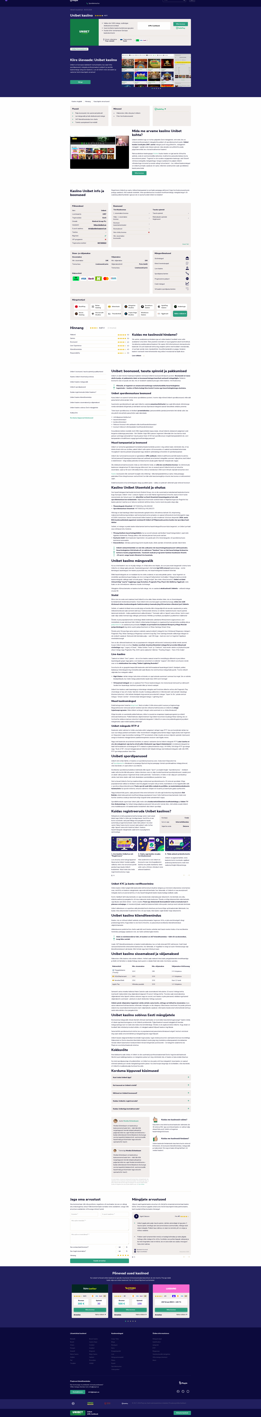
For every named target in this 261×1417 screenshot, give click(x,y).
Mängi (80, 82)
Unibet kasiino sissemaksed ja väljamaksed (85, 402)
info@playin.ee (93, 1392)
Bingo (113, 1342)
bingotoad (134, 705)
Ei (126, 1247)
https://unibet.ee (100, 225)
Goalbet (91, 1348)
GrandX (72, 1351)
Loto (112, 1354)
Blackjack (114, 1345)
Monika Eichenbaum (131, 1121)
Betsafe (72, 1339)
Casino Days (93, 1342)
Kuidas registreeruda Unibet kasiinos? (83, 392)
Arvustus (77, 1315)
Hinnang (88, 102)
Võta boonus (180, 24)
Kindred (156, 154)
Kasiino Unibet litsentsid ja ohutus (82, 377)
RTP (154, 1348)
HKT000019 (102, 243)
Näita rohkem (179, 314)
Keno (113, 1348)
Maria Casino (74, 1354)
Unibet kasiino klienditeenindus (81, 397)
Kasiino (113, 474)
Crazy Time (115, 1339)
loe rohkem (141, 1184)
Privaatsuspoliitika (174, 1403)
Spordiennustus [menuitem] (94, 3)
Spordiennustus (116, 1366)
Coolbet (91, 1345)
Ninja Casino (93, 1354)
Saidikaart (183, 1403)
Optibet (91, 1357)
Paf (71, 1360)
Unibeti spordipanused (78, 387)
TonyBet (73, 1363)
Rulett (113, 1363)
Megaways (156, 1351)
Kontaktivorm (78, 1392)
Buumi (72, 1342)
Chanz (72, 1345)
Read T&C (185, 244)
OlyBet (72, 1357)
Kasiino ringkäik (77, 102)
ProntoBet (92, 1360)
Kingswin (92, 1351)
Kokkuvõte (74, 413)
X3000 (91, 1363)
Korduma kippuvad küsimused (81, 418)
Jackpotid (156, 1345)
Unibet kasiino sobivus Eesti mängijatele (84, 408)
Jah (120, 1247)
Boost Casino (93, 1339)
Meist (154, 1360)
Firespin (72, 1348)
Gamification (157, 1342)
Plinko (113, 1360)
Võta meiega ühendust (160, 1357)
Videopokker (115, 1369)
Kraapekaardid (116, 1351)
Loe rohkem (137, 356)
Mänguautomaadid (117, 1357)
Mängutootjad (157, 1339)
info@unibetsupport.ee (97, 229)
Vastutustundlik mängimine (161, 1354)
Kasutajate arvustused (101, 102)
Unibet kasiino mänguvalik (79, 382)
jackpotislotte (116, 625)
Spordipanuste (119, 763)
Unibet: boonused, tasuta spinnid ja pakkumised (86, 372)
